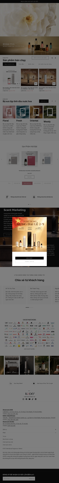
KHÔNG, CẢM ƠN (29, 261)
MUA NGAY (29, 258)
